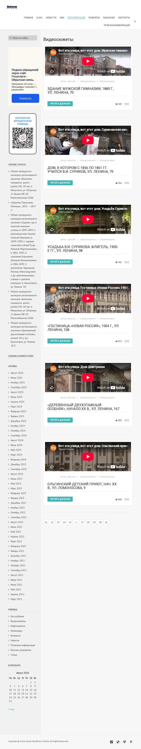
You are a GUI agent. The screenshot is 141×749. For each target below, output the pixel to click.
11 (46, 522)
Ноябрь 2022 (18, 507)
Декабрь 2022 (18, 502)
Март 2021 (16, 599)
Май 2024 (16, 449)
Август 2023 (17, 473)
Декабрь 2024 (18, 421)
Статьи (14, 654)
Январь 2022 (17, 551)
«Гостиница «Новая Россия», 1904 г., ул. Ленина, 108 (83, 328)
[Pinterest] (131, 742)
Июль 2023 (16, 478)
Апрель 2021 (17, 594)
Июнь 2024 (16, 445)
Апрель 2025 (17, 401)
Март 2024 (16, 454)
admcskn (71, 81)
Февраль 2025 (18, 411)
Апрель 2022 (17, 536)
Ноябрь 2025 (18, 382)
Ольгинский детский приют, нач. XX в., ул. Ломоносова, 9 (82, 486)
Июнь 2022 (16, 526)
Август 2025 (17, 392)
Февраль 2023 (18, 493)
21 (106, 522)
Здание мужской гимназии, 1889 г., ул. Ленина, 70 (80, 91)
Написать (25, 98)
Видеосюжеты (88, 81)
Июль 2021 (16, 579)
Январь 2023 (17, 498)
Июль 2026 (16, 377)
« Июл (11, 709)
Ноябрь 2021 (18, 560)
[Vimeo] (124, 742)
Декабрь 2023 (18, 464)
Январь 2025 (17, 416)
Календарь (16, 630)
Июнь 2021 (16, 584)
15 (70, 522)
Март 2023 (16, 488)
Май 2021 (16, 589)
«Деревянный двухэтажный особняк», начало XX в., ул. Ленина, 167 (83, 407)
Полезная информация (23, 645)
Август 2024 (17, 440)
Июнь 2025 (16, 396)
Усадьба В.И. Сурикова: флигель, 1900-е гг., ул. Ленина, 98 (82, 249)
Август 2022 (17, 522)
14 (64, 522)
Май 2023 (16, 483)
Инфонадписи (18, 625)
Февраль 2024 (18, 459)
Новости (15, 640)
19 (94, 522)
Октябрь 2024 (18, 430)
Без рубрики (17, 616)
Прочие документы (21, 650)
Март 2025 (16, 406)
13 (58, 522)
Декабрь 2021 (18, 555)
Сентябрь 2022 (19, 517)
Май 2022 (16, 531)
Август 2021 (17, 575)
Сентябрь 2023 (19, 469)
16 (76, 522)
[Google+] (111, 742)
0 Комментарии (107, 81)
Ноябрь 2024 (18, 425)
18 (88, 522)
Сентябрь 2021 (19, 570)
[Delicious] (118, 742)
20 (100, 522)
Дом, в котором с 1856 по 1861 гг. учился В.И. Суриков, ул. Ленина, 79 (80, 170)
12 (52, 522)
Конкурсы (16, 635)
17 (82, 522)
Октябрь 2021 (18, 565)
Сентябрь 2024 (19, 435)
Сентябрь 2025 (19, 387)
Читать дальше (60, 103)
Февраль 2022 (18, 546)
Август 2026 (17, 372)
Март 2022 (16, 541)
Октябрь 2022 (18, 512)
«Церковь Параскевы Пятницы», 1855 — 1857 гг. (23, 206)
